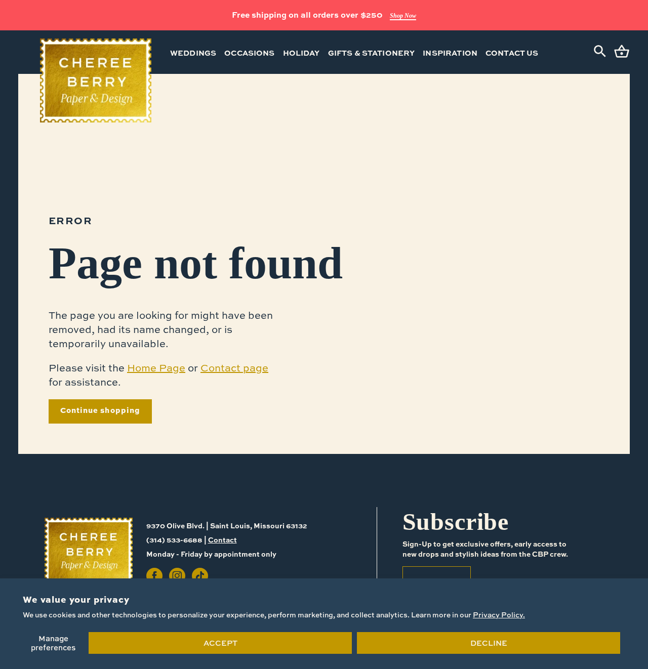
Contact (222, 539)
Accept (220, 643)
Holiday (301, 52)
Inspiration (450, 52)
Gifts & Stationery (371, 52)
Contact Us (512, 52)
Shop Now (403, 15)
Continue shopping (100, 409)
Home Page (156, 367)
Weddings (193, 52)
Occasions (249, 52)
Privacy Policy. (499, 614)
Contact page (234, 367)
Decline (488, 643)
